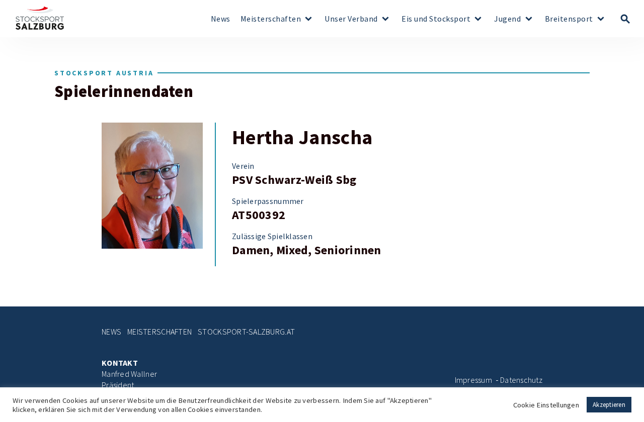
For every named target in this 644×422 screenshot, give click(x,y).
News (220, 19)
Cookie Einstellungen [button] (546, 404)
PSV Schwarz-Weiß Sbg (294, 180)
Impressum (473, 380)
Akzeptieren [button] (609, 404)
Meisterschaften (270, 19)
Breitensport (569, 19)
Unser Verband (351, 19)
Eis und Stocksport (435, 19)
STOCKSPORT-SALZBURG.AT (246, 332)
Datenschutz (521, 380)
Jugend (507, 19)
